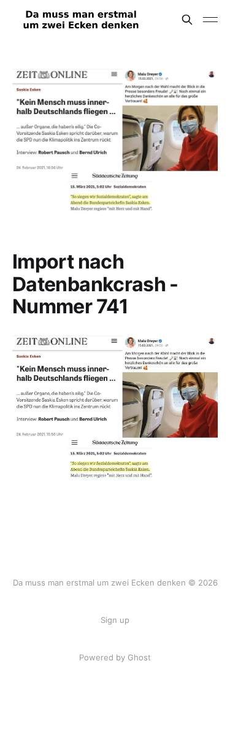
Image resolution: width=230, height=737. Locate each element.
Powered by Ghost (115, 657)
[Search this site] (187, 19)
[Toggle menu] (210, 19)
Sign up (115, 620)
